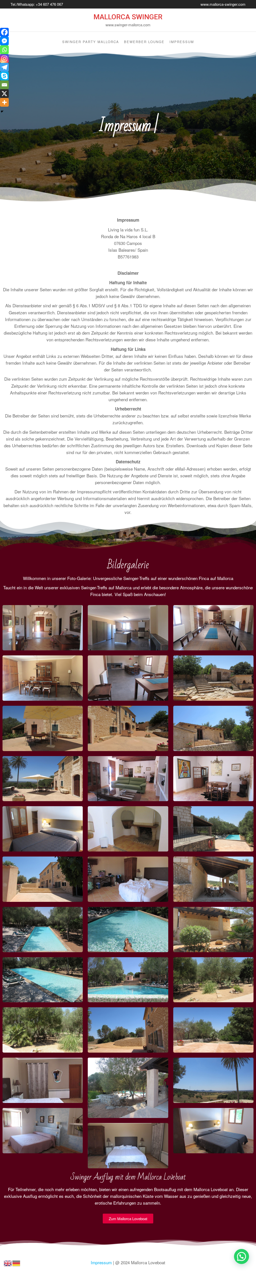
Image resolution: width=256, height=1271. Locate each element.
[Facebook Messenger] (4, 41)
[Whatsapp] (4, 49)
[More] (4, 102)
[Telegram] (4, 67)
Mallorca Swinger (128, 17)
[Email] (4, 84)
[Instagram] (4, 58)
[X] (4, 93)
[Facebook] (4, 32)
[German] (16, 1262)
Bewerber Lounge (144, 41)
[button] (241, 1256)
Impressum (182, 41)
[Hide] (2, 111)
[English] (8, 1262)
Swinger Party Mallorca (90, 41)
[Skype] (4, 76)
